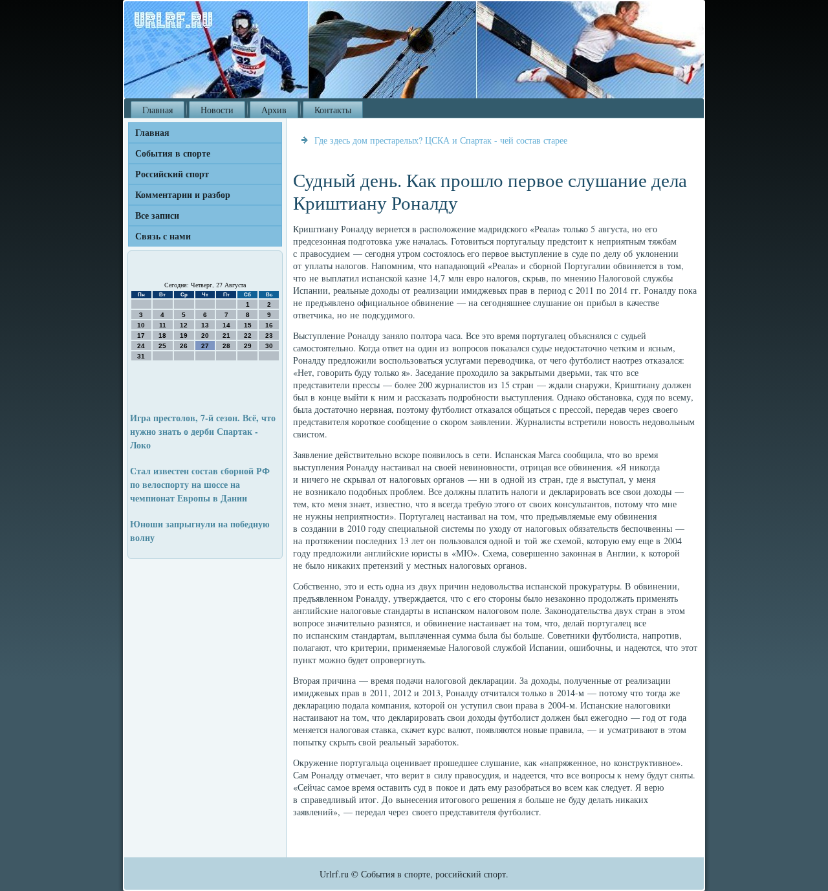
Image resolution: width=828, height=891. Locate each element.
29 (248, 345)
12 (184, 325)
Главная (157, 110)
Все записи (157, 215)
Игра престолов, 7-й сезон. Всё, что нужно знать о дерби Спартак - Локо (203, 431)
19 (184, 335)
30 (269, 345)
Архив (274, 110)
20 (205, 335)
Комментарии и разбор (182, 194)
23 (269, 335)
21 (226, 335)
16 (269, 325)
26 (184, 345)
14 (226, 325)
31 (141, 356)
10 (141, 325)
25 (162, 345)
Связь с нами (163, 236)
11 (162, 325)
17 (141, 335)
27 (205, 345)
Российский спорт (172, 174)
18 (162, 335)
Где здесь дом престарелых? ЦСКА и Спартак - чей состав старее (440, 140)
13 (205, 325)
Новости (217, 110)
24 (141, 345)
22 (248, 335)
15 (248, 325)
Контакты (332, 110)
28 (226, 345)
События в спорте (172, 153)
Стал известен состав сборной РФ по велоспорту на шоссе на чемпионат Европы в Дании (200, 484)
